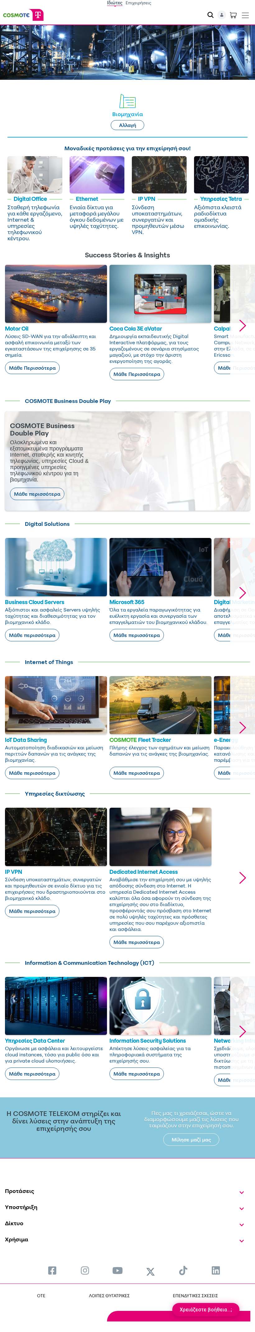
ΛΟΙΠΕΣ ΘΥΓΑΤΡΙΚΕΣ (109, 1295)
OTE (41, 1295)
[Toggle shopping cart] (233, 15)
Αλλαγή (127, 125)
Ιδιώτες (115, 2)
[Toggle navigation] (245, 14)
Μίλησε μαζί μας (191, 1139)
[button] (242, 325)
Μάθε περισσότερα (37, 494)
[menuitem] (52, 1270)
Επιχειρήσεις (138, 2)
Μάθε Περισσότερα (32, 368)
